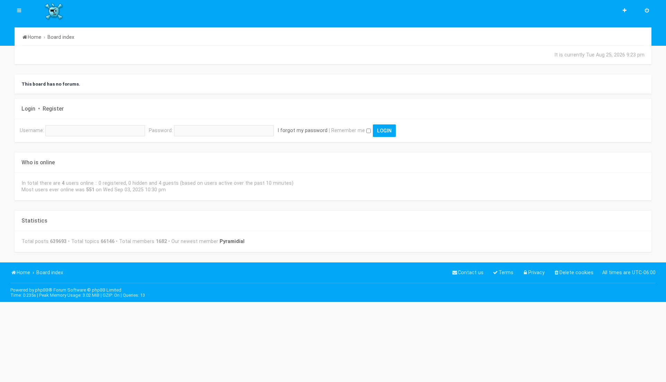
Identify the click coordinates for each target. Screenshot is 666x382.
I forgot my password (302, 130)
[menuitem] (647, 11)
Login (28, 109)
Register (53, 109)
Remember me (348, 130)
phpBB (42, 290)
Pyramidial (232, 241)
